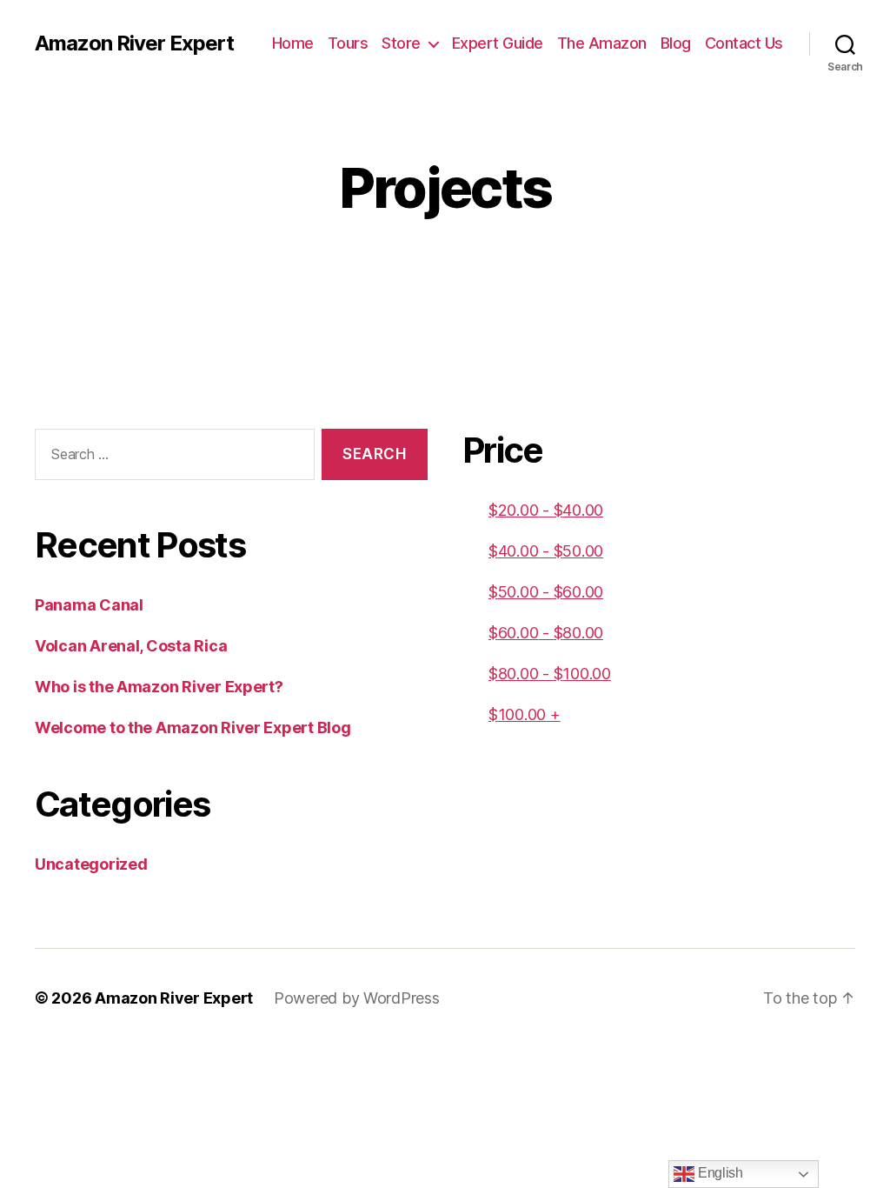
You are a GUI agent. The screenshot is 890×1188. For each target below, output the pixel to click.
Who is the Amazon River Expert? (159, 686)
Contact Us (744, 43)
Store (401, 43)
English (718, 1172)
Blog (676, 43)
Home (293, 43)
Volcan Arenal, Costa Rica (131, 646)
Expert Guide (497, 43)
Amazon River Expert (134, 43)
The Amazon (602, 43)
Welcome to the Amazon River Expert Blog (192, 727)
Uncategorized (91, 864)
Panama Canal (89, 605)
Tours (348, 43)
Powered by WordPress (357, 998)
